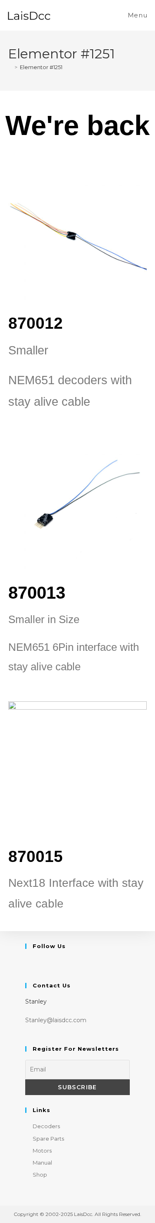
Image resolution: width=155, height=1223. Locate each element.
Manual (42, 1162)
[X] (30, 963)
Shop (40, 1174)
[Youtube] (41, 963)
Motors (42, 1150)
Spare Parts (48, 1138)
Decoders (46, 1126)
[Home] (10, 67)
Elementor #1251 (41, 67)
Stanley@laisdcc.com (55, 1020)
